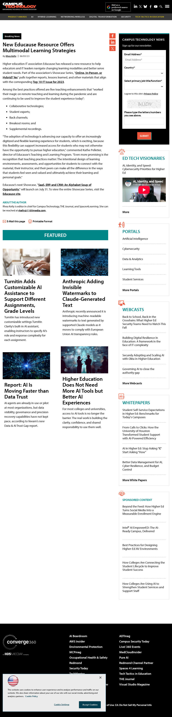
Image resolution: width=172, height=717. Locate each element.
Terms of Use (106, 705)
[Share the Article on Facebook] (112, 36)
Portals (131, 231)
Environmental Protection (85, 647)
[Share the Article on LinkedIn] (112, 42)
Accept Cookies (89, 704)
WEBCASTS (133, 309)
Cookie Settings (61, 704)
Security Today (78, 668)
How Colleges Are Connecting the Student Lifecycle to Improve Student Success (143, 566)
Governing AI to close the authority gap (138, 371)
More (125, 212)
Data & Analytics (132, 259)
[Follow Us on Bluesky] (145, 6)
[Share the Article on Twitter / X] (112, 48)
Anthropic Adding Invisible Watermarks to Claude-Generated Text (83, 293)
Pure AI (123, 657)
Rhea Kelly (11, 56)
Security (126, 16)
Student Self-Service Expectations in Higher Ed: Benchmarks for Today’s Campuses (143, 413)
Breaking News (12, 36)
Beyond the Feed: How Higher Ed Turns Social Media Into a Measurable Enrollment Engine (143, 510)
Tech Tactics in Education (135, 674)
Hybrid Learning (47, 16)
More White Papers (134, 480)
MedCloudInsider (130, 652)
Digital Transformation (103, 16)
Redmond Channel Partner (136, 663)
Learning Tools (131, 269)
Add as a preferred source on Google (120, 7)
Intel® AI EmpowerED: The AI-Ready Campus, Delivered (140, 529)
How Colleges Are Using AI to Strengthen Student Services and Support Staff (143, 587)
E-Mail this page (16, 221)
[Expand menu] (167, 7)
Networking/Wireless (73, 16)
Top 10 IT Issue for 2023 (48, 82)
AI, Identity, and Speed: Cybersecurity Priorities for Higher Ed (143, 169)
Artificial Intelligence (135, 239)
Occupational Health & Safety (88, 657)
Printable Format (42, 221)
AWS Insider (77, 641)
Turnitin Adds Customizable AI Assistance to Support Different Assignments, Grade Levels (25, 296)
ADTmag (124, 636)
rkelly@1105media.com (32, 210)
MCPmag (75, 652)
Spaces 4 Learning (131, 668)
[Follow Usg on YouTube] (155, 6)
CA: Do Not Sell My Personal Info (133, 705)
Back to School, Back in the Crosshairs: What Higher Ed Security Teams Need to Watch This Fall (144, 322)
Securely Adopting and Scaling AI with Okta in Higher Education (143, 357)
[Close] (100, 677)
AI (32, 16)
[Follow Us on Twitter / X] (140, 6)
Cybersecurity (130, 249)
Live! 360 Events (129, 647)
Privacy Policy (151, 93)
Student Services (132, 279)
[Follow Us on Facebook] (150, 6)
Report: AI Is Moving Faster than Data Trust (26, 390)
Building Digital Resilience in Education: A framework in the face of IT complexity (141, 341)
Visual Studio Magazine (134, 684)
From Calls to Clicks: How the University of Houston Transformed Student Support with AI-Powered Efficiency (141, 432)
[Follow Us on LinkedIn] (135, 6)
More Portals (130, 290)
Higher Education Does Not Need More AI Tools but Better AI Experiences (82, 390)
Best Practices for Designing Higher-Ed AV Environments (140, 546)
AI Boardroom (78, 636)
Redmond (75, 663)
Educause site (11, 194)
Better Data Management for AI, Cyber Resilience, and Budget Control (142, 465)
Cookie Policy (31, 696)
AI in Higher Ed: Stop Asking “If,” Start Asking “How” (141, 450)
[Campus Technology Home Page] (19, 6)
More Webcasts (132, 383)
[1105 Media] (19, 672)
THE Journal (127, 679)
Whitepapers (136, 402)
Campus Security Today (134, 641)
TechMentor (77, 674)
